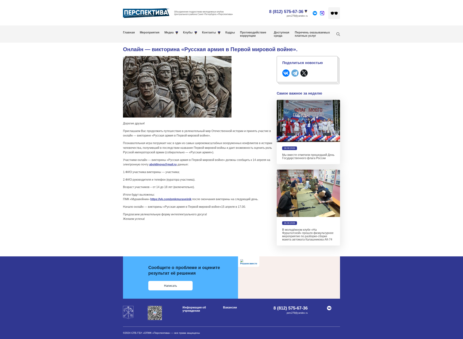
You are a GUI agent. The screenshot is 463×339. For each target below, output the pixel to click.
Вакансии (230, 307)
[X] (304, 73)
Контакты (209, 32)
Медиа (169, 32)
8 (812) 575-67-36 (286, 11)
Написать (170, 285)
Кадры (230, 32)
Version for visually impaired (334, 13)
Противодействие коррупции (253, 34)
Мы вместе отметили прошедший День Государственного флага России (308, 156)
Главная (129, 32)
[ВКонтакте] (286, 73)
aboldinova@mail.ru (163, 164)
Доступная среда (281, 34)
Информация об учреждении (194, 309)
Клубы (188, 32)
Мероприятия (149, 32)
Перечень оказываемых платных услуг (312, 34)
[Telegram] (295, 73)
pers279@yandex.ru (297, 15)
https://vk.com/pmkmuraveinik (171, 199)
